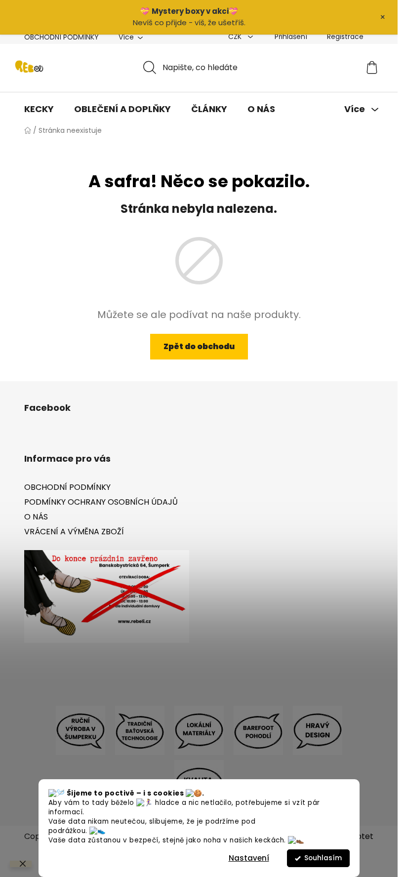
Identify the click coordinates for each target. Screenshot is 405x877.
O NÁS (36, 516)
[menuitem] (39, 109)
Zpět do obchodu (199, 346)
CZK (235, 36)
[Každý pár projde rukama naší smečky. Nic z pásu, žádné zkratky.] (80, 730)
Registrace (345, 36)
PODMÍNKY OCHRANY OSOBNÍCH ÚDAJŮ (101, 502)
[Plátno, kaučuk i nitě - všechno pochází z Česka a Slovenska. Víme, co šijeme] (199, 730)
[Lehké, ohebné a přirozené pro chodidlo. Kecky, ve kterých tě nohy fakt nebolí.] (258, 730)
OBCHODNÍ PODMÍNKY (61, 37)
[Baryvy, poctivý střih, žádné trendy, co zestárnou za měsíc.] (317, 730)
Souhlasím (323, 858)
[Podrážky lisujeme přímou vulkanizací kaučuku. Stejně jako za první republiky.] (139, 730)
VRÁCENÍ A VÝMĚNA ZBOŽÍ (74, 531)
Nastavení (249, 858)
